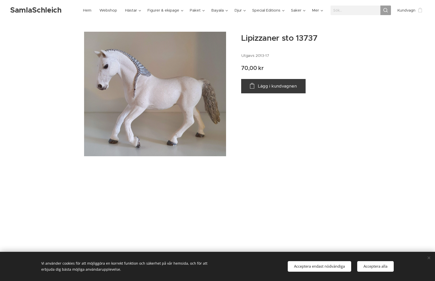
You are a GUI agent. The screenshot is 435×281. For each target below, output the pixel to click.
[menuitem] (88, 10)
